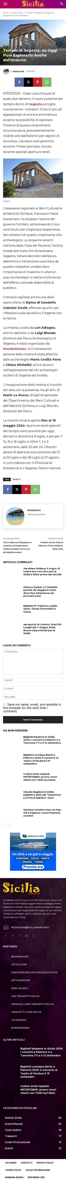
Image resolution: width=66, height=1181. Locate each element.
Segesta (35, 104)
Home (5, 12)
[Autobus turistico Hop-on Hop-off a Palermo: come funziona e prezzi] (12, 814)
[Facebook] (19, 82)
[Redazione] (6, 71)
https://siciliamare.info (36, 514)
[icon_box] (15, 956)
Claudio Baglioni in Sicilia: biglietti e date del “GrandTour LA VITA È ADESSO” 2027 (42, 794)
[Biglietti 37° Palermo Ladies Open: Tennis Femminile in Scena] (12, 610)
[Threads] (33, 936)
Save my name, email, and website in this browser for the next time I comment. (32, 708)
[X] (28, 82)
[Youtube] (26, 936)
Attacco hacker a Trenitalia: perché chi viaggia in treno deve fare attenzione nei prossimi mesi (40, 592)
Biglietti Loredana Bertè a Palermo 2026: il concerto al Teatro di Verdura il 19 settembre (40, 759)
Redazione (18, 71)
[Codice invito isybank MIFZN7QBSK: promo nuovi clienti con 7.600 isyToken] (12, 778)
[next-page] (10, 826)
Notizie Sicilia (17, 12)
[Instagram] (12, 936)
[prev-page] (5, 826)
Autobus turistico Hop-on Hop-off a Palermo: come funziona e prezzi (42, 812)
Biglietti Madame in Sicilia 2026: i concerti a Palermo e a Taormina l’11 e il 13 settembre (42, 739)
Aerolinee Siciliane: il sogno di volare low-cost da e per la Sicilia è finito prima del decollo (42, 571)
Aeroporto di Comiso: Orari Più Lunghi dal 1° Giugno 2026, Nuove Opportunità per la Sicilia (42, 629)
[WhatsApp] (46, 82)
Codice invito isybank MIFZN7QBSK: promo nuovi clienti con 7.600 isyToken (40, 776)
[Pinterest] (37, 82)
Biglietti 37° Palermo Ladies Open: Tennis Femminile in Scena (40, 608)
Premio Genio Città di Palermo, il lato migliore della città (50, 545)
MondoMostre (14, 349)
